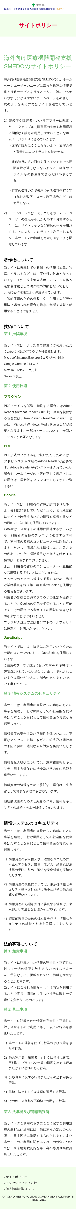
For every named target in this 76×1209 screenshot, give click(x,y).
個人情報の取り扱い (20, 1189)
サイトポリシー (16, 1176)
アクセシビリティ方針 (21, 1183)
